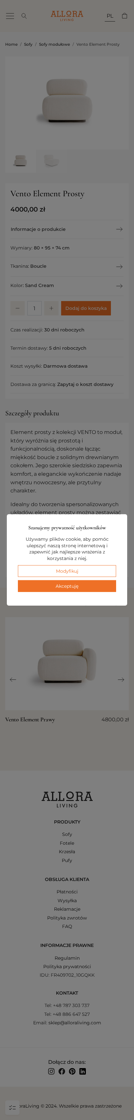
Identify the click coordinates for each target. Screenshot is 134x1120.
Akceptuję (67, 586)
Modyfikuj (67, 571)
